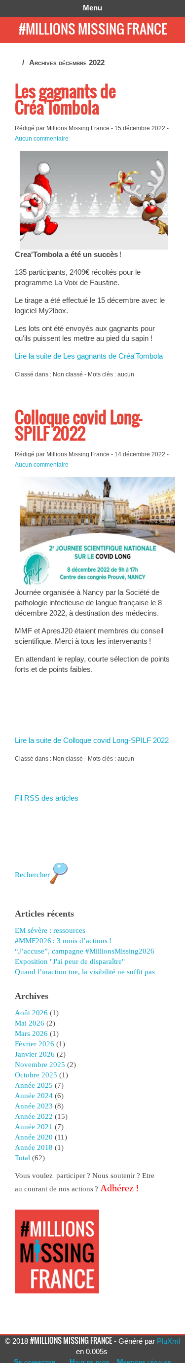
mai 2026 (29, 1023)
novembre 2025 (40, 1064)
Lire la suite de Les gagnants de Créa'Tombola (89, 356)
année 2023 (34, 1106)
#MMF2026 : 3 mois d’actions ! (63, 941)
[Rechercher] (59, 889)
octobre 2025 (36, 1075)
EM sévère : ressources (50, 930)
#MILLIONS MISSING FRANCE (93, 28)
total (23, 1158)
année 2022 (34, 1116)
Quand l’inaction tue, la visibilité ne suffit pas (85, 972)
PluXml (168, 1341)
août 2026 (31, 1013)
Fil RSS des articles (46, 798)
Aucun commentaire (42, 138)
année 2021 (34, 1127)
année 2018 (34, 1147)
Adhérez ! (118, 1187)
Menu (92, 7)
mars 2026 (31, 1033)
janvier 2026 (35, 1054)
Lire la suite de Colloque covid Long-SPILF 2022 (92, 740)
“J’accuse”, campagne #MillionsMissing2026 (84, 951)
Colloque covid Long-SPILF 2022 (78, 425)
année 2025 (34, 1085)
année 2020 (34, 1137)
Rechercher (32, 875)
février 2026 (34, 1044)
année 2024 (34, 1096)
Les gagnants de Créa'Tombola (65, 99)
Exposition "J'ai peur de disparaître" (70, 961)
